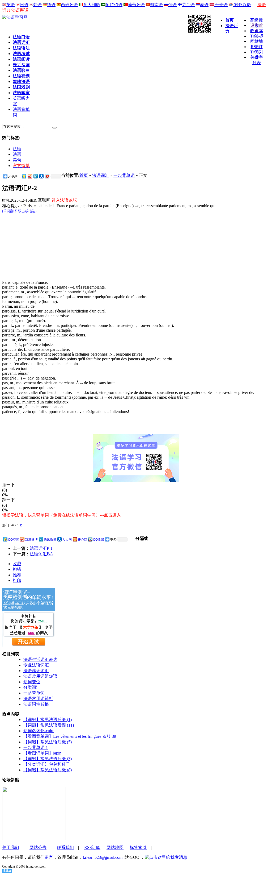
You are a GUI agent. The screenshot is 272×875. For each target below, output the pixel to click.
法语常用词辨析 (38, 698)
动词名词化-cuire (38, 730)
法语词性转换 (36, 704)
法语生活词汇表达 (40, 659)
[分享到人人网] (41, 176)
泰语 (204, 4)
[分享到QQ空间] (24, 176)
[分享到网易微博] (47, 176)
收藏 (17, 563)
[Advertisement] (122, 21)
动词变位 (31, 682)
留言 (49, 857)
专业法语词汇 (36, 665)
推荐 (17, 575)
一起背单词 (124, 175)
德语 (51, 4)
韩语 (37, 4)
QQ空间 (13, 539)
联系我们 (65, 847)
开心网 (82, 539)
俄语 (172, 4)
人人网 (67, 539)
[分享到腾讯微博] (35, 176)
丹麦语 (221, 4)
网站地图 (115, 847)
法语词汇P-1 (41, 548)
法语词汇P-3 (41, 554)
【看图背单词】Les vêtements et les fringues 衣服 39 (69, 736)
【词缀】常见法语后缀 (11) (48, 725)
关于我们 (10, 847)
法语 (17, 149)
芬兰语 (188, 4)
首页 (83, 175)
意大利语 (91, 4)
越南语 (156, 4)
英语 (10, 4)
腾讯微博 (50, 539)
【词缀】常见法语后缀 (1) (47, 719)
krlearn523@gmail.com (102, 857)
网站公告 (37, 847)
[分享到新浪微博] (29, 176)
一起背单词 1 (35, 747)
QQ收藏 (98, 539)
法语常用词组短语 (40, 676)
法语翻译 (19, 10)
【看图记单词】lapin (42, 753)
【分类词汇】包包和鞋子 (46, 764)
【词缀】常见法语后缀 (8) (47, 770)
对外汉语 (242, 4)
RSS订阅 (92, 847)
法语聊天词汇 (36, 670)
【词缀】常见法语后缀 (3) (47, 758)
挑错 (17, 569)
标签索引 (138, 847)
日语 (24, 4)
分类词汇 (31, 687)
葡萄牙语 (136, 4)
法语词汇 (100, 175)
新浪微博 (31, 539)
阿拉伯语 (113, 4)
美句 (17, 160)
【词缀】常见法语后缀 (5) (47, 742)
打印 (17, 580)
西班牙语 (69, 4)
